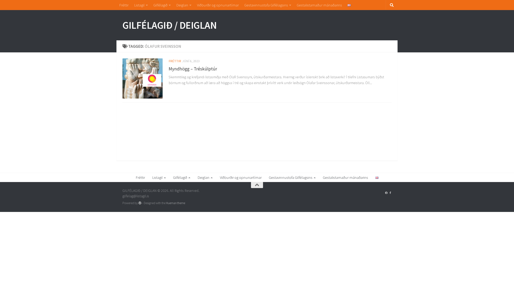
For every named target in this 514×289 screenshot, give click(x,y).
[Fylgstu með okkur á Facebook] (386, 192)
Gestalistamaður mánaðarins (319, 5)
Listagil (139, 5)
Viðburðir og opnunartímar (218, 5)
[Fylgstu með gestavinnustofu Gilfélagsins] (390, 192)
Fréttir (123, 5)
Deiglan (182, 5)
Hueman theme (175, 203)
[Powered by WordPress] (140, 203)
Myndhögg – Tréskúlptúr (193, 69)
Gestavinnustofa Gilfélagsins (266, 5)
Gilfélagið (160, 5)
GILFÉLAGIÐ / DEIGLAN (169, 25)
